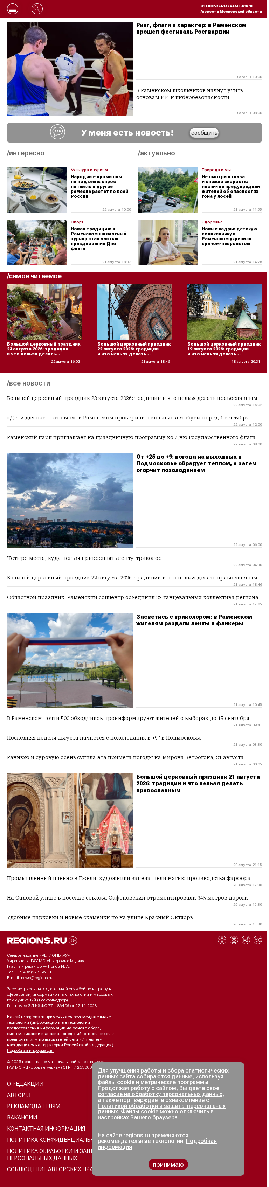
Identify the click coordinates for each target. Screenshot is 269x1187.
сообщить (204, 133)
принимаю (168, 1164)
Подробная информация (30, 1050)
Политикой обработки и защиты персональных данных (162, 1109)
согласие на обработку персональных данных (160, 1094)
